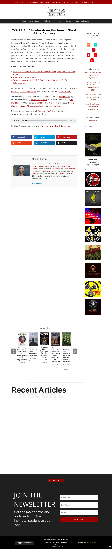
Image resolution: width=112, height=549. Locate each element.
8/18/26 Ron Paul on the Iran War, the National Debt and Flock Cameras (56, 451)
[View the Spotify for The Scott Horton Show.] (88, 41)
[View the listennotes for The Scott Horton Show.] (92, 60)
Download (65, 126)
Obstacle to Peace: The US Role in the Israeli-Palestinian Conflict (40, 80)
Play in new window (50, 126)
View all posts (37, 183)
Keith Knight (84, 2)
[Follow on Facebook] (58, 480)
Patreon (42, 111)
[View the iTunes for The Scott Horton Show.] (92, 41)
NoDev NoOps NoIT (39, 99)
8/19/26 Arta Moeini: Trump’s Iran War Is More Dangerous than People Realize (56, 408)
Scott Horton (19, 2)
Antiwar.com (56, 169)
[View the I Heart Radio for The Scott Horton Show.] (93, 49)
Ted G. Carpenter (58, 2)
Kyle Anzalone (72, 2)
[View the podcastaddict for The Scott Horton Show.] (95, 55)
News (31, 21)
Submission (85, 21)
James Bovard (45, 2)
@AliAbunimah (64, 91)
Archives (58, 21)
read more (56, 418)
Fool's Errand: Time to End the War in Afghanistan (93, 75)
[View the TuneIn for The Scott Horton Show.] (95, 44)
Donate (68, 21)
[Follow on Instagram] (54, 480)
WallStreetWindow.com (46, 103)
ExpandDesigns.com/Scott (32, 106)
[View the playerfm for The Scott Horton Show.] (88, 55)
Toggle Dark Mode (24, 543)
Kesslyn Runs (64, 96)
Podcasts (47, 21)
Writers (94, 2)
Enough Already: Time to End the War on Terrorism (93, 97)
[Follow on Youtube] (62, 480)
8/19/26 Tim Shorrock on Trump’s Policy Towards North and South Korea (56, 430)
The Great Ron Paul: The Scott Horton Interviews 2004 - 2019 (93, 86)
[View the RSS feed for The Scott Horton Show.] (88, 44)
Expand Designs (91, 543)
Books (37, 21)
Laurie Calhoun (32, 2)
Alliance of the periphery (24, 77)
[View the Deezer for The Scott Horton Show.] (88, 51)
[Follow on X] (49, 480)
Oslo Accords (19, 83)
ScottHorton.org (50, 171)
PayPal (50, 111)
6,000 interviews (63, 173)
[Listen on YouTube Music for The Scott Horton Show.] (95, 41)
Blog (77, 21)
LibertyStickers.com (56, 106)
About (24, 21)
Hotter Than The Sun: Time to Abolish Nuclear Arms (93, 106)
